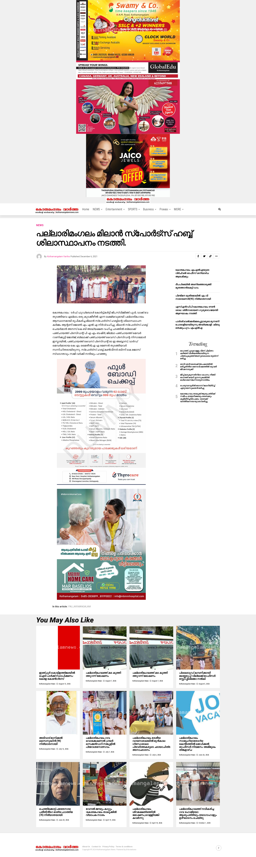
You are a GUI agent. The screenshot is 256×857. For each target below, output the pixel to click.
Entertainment (114, 209)
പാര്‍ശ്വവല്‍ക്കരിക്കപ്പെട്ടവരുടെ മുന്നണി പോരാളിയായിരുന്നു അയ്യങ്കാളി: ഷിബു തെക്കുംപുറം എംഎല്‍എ (197, 324)
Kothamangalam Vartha (58, 256)
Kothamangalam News (47, 684)
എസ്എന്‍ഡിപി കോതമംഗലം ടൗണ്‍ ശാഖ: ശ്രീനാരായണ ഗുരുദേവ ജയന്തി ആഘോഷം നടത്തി (196, 310)
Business (148, 209)
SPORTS (132, 209)
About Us (86, 847)
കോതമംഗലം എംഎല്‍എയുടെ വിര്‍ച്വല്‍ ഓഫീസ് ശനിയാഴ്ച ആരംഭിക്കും (192, 273)
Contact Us (96, 847)
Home (85, 209)
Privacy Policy (108, 847)
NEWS (96, 209)
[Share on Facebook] (198, 256)
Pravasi (164, 209)
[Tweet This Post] (204, 256)
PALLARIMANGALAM (79, 606)
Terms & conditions (124, 847)
